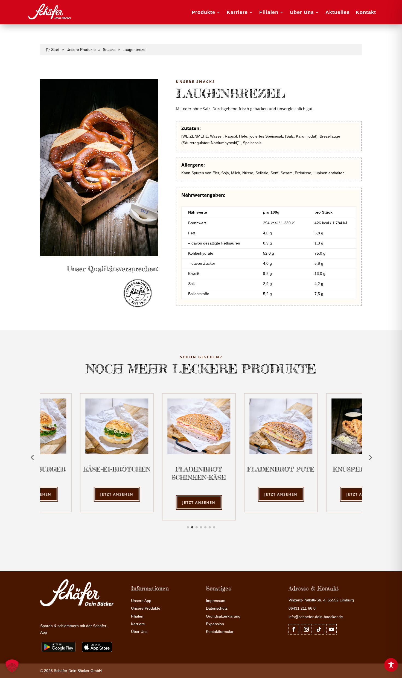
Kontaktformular (220, 632)
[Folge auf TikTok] (319, 629)
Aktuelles (337, 12)
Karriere (237, 12)
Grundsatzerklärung (223, 616)
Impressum (215, 601)
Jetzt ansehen (81, 494)
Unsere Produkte (145, 608)
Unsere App (141, 601)
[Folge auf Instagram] (306, 629)
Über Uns (302, 12)
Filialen (268, 12)
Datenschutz (217, 608)
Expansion (215, 624)
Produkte (203, 12)
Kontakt (366, 12)
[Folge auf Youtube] (331, 629)
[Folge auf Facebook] (294, 629)
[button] (12, 666)
